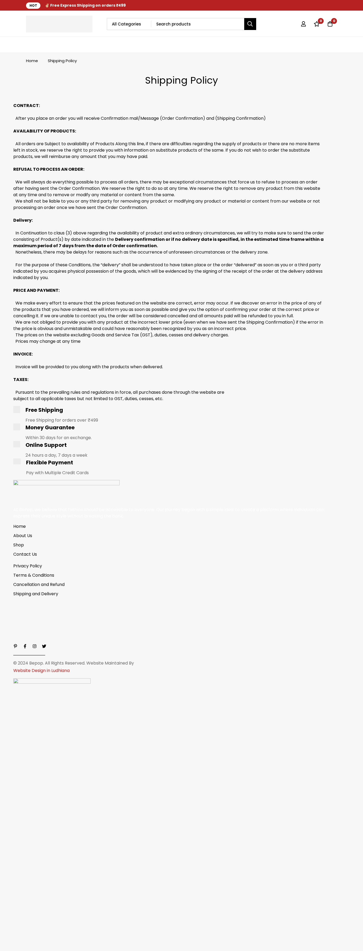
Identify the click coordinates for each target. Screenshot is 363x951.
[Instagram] (326, 5)
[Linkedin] (335, 5)
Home (32, 60)
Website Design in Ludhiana (41, 670)
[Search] (250, 24)
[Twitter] (308, 5)
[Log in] (303, 24)
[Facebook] (317, 5)
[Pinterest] (15, 646)
